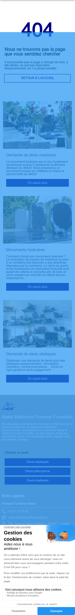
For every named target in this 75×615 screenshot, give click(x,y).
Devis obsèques (38, 462)
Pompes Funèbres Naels (19, 503)
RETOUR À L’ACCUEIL (37, 78)
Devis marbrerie (37, 480)
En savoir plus (37, 182)
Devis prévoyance (37, 471)
